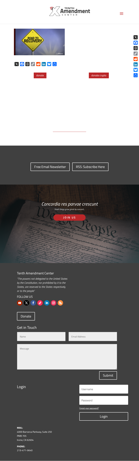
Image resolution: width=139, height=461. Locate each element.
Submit (108, 375)
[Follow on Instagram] (53, 303)
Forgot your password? (89, 408)
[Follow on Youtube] (19, 303)
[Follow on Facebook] (33, 303)
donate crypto (98, 75)
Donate (26, 316)
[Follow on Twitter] (26, 303)
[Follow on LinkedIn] (46, 303)
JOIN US (69, 217)
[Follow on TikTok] (40, 303)
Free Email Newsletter (50, 166)
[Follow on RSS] (60, 303)
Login (104, 416)
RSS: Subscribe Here (90, 166)
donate (40, 75)
